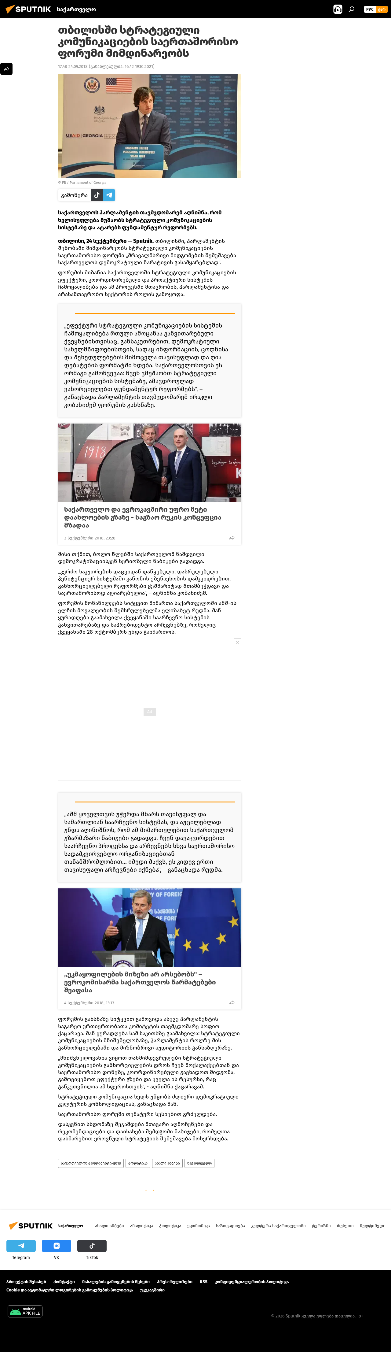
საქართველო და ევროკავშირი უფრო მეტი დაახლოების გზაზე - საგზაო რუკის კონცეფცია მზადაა (142, 517)
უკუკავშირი (152, 1290)
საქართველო (199, 1163)
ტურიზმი (321, 1225)
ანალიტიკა (141, 1225)
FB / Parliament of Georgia (84, 182)
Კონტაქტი (64, 1281)
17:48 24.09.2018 (73, 66)
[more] (232, 538)
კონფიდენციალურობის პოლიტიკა (252, 1281)
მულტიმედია (374, 1225)
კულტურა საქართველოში (278, 1225)
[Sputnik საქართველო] (30, 14)
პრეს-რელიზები (174, 1281)
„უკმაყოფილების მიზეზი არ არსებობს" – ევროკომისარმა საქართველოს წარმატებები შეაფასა (140, 982)
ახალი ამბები (167, 1163)
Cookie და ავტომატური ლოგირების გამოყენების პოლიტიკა (69, 1290)
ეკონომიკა (198, 1225)
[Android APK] (25, 1312)
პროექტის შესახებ (26, 1281)
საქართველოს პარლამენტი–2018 (91, 1163)
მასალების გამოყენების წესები (116, 1281)
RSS (203, 1281)
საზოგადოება (230, 1225)
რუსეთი (345, 1225)
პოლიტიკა (138, 1163)
